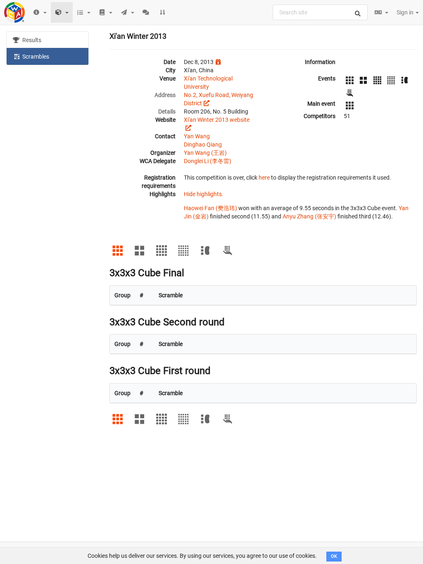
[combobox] (320, 12)
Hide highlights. (203, 194)
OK (334, 556)
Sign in (406, 12)
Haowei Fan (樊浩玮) (210, 208)
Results (31, 40)
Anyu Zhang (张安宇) (309, 216)
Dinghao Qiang (203, 144)
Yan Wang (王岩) (205, 152)
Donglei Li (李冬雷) (207, 161)
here (264, 177)
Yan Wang (197, 136)
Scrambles (35, 56)
